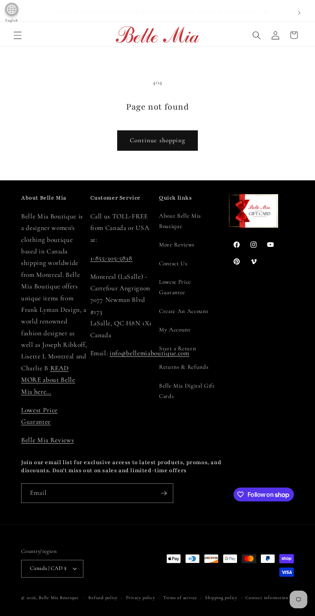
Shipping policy (221, 597)
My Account (175, 329)
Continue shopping (158, 140)
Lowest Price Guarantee (175, 287)
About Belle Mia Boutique (180, 221)
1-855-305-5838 (111, 258)
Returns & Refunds (183, 366)
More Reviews (176, 244)
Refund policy (103, 597)
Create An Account (183, 311)
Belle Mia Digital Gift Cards (187, 391)
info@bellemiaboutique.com (149, 353)
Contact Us (173, 263)
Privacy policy (140, 597)
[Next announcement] (299, 12)
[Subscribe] (163, 493)
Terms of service (180, 597)
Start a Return (177, 348)
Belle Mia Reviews (47, 440)
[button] (17, 35)
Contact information (266, 597)
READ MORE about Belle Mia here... (48, 380)
